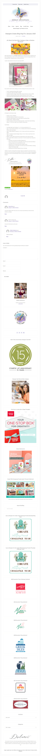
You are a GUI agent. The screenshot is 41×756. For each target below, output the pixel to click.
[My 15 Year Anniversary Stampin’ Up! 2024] (20, 372)
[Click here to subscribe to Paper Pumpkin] (20, 442)
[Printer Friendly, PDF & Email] (7, 187)
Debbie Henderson (13, 230)
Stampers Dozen (10, 189)
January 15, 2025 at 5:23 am (13, 207)
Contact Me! (23, 195)
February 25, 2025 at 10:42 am (15, 231)
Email (4, 265)
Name (4, 261)
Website (4, 270)
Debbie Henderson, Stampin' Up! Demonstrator (20, 15)
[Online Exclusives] (20, 472)
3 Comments (23, 36)
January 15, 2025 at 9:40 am (13, 221)
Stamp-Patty (10, 206)
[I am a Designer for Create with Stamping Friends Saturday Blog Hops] (20, 530)
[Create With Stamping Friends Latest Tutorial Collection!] (20, 498)
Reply (6, 214)
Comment (5, 247)
